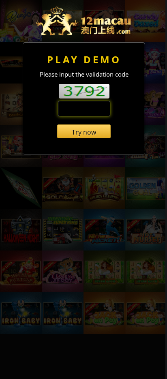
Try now (84, 132)
